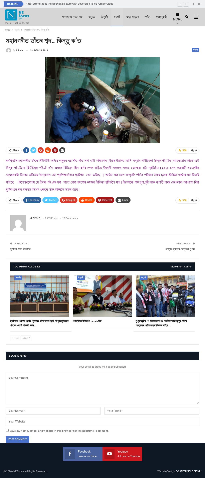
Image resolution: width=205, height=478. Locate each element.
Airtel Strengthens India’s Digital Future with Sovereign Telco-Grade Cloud (69, 3)
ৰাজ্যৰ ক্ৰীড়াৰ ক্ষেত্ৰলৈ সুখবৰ (180, 249)
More (178, 19)
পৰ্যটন (147, 17)
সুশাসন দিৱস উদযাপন (20, 249)
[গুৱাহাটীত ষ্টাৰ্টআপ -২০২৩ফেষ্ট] (102, 296)
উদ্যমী (104, 17)
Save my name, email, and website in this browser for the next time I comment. (59, 430)
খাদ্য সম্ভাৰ (132, 17)
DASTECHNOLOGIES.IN (189, 471)
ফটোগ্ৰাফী (161, 17)
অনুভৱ (91, 17)
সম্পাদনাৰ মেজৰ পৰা (72, 17)
